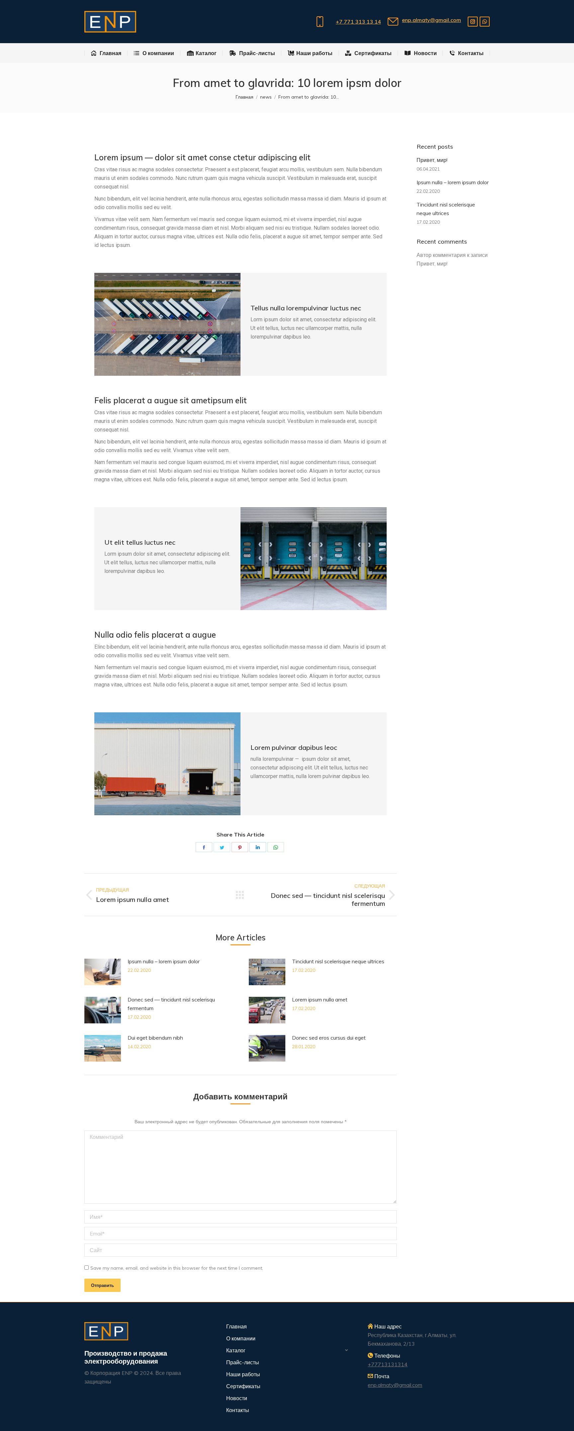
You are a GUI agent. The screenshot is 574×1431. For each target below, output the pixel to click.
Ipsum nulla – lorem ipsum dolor (164, 961)
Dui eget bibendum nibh (155, 1037)
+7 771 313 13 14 (358, 21)
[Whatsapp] (485, 22)
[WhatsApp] (275, 847)
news (266, 97)
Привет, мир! (432, 160)
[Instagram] (473, 22)
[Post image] (102, 972)
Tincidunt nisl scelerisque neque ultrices (338, 961)
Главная (244, 97)
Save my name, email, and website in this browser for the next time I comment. (176, 1268)
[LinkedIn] (257, 847)
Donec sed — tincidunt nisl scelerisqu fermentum (171, 1003)
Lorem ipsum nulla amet (319, 999)
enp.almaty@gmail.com (431, 20)
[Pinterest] (240, 847)
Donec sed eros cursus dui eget (329, 1037)
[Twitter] (222, 847)
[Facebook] (204, 847)
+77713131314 (388, 1364)
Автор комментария (441, 255)
